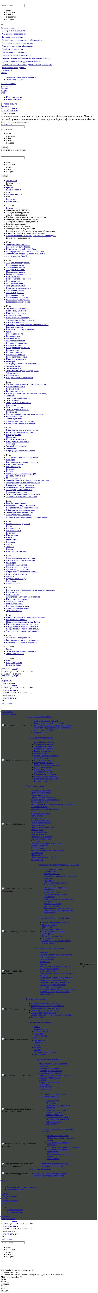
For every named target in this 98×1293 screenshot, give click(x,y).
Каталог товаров (8, 28)
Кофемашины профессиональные (20, 505)
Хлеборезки (11, 405)
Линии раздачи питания (16, 574)
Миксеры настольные (15, 476)
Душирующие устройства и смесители (23, 597)
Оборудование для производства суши (23, 483)
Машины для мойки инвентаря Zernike (23, 622)
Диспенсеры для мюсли (16, 565)
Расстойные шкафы (14, 416)
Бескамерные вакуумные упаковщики (22, 640)
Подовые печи (12, 389)
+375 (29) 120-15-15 (9, 111)
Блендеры (10, 460)
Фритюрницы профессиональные (20, 320)
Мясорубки (11, 437)
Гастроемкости (12, 594)
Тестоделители (12, 400)
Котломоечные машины (16, 619)
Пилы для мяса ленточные (17, 441)
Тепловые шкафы (13, 368)
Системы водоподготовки (17, 606)
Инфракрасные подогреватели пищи (22, 572)
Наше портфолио (8, 84)
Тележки (10, 547)
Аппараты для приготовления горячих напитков (27, 325)
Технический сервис (15, 79)
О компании (6, 70)
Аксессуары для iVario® (16, 256)
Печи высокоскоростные (17, 343)
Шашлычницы (12, 375)
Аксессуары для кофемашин (18, 515)
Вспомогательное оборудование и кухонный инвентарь (26, 58)
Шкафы (9, 549)
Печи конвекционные (15, 386)
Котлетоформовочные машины (19, 432)
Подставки (11, 533)
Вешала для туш (13, 528)
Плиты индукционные (16, 311)
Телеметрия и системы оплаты (19, 512)
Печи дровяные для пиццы (18, 348)
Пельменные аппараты (16, 439)
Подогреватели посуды (16, 579)
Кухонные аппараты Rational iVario (21, 249)
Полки (9, 537)
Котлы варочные (13, 336)
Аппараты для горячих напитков (20, 560)
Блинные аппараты (14, 327)
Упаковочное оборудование (14, 68)
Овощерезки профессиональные (20, 485)
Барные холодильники (16, 274)
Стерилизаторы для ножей (17, 608)
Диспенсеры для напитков (17, 567)
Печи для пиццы (13, 345)
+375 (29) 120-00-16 (9, 108)
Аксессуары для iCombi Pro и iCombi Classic (25, 251)
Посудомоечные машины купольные (22, 626)
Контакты (5, 106)
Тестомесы (10, 396)
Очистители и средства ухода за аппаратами (25, 254)
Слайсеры (10, 444)
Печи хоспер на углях (15, 354)
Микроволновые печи (15, 341)
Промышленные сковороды (18, 318)
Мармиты (10, 576)
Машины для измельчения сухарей (21, 473)
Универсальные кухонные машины (21, 496)
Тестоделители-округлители (18, 403)
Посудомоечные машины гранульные (22, 624)
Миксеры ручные (13, 478)
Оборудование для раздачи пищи (16, 55)
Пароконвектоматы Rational (18, 247)
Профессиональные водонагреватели (22, 508)
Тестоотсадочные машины (17, 409)
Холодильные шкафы (15, 267)
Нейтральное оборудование (14, 52)
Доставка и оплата (9, 104)
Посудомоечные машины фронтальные (23, 629)
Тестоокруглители (14, 419)
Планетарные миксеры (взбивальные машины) (26, 393)
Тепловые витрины (14, 366)
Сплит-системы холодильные (19, 288)
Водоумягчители (13, 592)
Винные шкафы (13, 276)
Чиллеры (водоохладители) (18, 299)
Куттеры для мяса (13, 435)
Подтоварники (12, 535)
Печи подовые (12, 350)
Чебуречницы (12, 373)
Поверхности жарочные (16, 357)
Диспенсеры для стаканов (17, 569)
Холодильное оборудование (14, 34)
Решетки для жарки (14, 604)
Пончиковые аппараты (16, 359)
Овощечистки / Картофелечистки (20, 487)
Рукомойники (12, 540)
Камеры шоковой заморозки (18, 279)
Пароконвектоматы (14, 315)
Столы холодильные (15, 293)
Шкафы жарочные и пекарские (19, 377)
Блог (3, 93)
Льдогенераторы (13, 281)
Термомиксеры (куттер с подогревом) (22, 371)
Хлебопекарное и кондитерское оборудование (22, 40)
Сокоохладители (13, 583)
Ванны (9, 526)
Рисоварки (10, 361)
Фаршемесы (11, 448)
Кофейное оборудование (12, 49)
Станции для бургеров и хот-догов (21, 364)
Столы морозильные (15, 290)
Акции (4, 90)
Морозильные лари (14, 283)
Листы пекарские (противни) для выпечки (24, 414)
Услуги (4, 73)
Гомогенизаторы (13, 466)
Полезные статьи (13, 99)
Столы (9, 544)
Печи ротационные (14, 352)
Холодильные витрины (16, 265)
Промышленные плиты (16, 313)
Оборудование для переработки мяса (18, 43)
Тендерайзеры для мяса (16, 446)
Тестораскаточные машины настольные (23, 494)
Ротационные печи (14, 391)
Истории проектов (14, 97)
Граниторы (11, 562)
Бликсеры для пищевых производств (22, 462)
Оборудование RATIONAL (14, 31)
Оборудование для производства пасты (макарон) (27, 480)
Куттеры (10, 471)
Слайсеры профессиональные (19, 490)
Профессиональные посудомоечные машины (21, 61)
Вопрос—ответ (7, 86)
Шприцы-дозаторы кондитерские (20, 423)
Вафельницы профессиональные (20, 329)
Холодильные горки (15, 295)
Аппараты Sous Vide (15, 322)
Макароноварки (13, 338)
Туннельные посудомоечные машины (22, 631)
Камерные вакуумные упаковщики (21, 642)
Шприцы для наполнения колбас (20, 451)
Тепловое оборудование (12, 37)
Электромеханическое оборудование (18, 46)
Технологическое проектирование (21, 77)
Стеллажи (10, 542)
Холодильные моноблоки (17, 297)
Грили (8, 331)
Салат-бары (11, 581)
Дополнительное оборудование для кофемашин (26, 517)
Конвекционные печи (15, 334)
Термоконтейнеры (14, 611)
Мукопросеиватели (14, 407)
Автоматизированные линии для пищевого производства (27, 64)
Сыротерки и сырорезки (16, 492)
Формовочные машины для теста (20, 421)
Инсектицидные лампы (16, 599)
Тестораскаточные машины (18, 398)
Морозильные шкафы (15, 272)
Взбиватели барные (14, 464)
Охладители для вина (15, 286)
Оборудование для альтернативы (20, 510)
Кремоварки (11, 412)
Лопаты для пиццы (14, 601)
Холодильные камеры (15, 270)
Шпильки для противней (17, 551)
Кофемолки (11, 469)
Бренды (4, 88)
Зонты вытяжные (13, 530)
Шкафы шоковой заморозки (18, 302)
